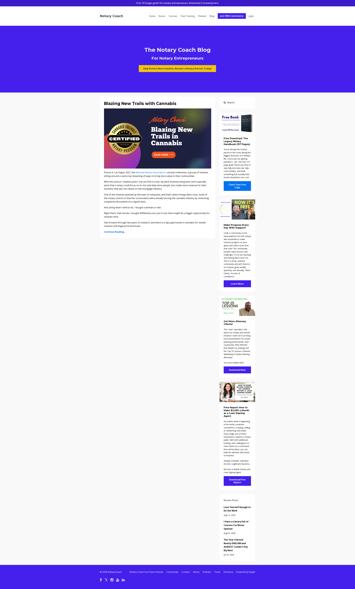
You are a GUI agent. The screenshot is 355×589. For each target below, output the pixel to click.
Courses (173, 16)
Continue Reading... (115, 231)
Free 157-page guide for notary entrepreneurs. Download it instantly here (177, 3)
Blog (212, 16)
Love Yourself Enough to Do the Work (237, 509)
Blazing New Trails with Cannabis (140, 103)
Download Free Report (237, 481)
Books (162, 16)
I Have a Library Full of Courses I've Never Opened (236, 525)
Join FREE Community (231, 15)
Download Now (237, 369)
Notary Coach (111, 16)
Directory (228, 571)
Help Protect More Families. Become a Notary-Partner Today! (177, 68)
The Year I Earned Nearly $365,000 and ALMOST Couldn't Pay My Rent (236, 545)
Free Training (188, 16)
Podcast (202, 16)
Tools (217, 571)
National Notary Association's (151, 172)
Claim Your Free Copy (237, 186)
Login (251, 16)
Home (152, 16)
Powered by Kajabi (245, 571)
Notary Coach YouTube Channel (146, 571)
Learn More (237, 283)
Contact (186, 571)
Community (172, 571)
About (196, 571)
